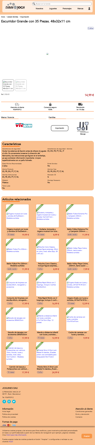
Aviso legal (6, 411)
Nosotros (39, 8)
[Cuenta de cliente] (89, 8)
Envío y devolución (82, 414)
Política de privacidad (10, 414)
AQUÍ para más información (16, 435)
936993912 (9, 397)
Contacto (79, 417)
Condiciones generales (84, 411)
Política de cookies (9, 417)
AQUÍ (11, 441)
